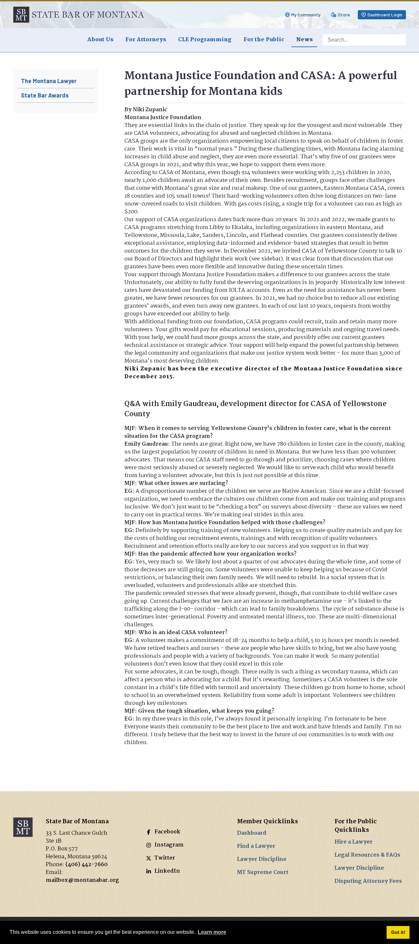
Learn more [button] (212, 932)
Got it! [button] (398, 932)
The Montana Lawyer (49, 80)
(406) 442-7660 (86, 864)
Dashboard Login (385, 14)
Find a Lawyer (256, 846)
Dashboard (251, 833)
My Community (305, 14)
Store (344, 14)
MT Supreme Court (262, 872)
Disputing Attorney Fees (368, 881)
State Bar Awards (45, 95)
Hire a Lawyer (354, 842)
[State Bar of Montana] (78, 14)
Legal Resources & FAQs (367, 855)
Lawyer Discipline (261, 859)
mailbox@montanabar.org (82, 880)
